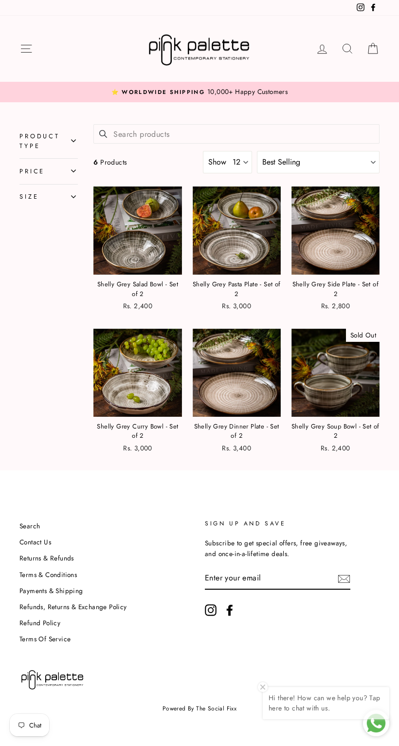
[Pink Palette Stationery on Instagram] (211, 610)
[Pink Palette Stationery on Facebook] (230, 610)
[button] (318, 162)
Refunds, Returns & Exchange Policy (73, 607)
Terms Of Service (45, 639)
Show (217, 162)
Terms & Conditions (48, 574)
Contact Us (35, 542)
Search (29, 526)
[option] (199, 92)
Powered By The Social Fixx (199, 708)
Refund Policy (39, 623)
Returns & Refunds (46, 558)
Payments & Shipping (51, 591)
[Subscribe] (344, 578)
